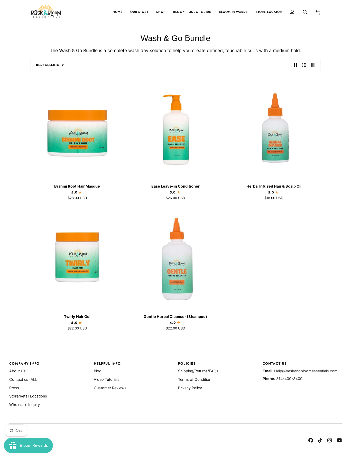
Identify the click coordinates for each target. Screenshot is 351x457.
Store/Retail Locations (28, 396)
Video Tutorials (106, 379)
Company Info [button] (24, 363)
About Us (17, 371)
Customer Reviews (110, 388)
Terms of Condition (194, 379)
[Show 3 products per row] (304, 65)
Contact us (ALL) (24, 379)
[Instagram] (329, 440)
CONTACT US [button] (275, 363)
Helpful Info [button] (107, 363)
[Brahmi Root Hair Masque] (77, 128)
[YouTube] (339, 440)
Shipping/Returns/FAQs (198, 371)
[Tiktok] (320, 440)
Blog (97, 371)
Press (14, 388)
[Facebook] (310, 440)
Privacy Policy (190, 388)
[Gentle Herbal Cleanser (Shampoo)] (175, 258)
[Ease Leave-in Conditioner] (175, 128)
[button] (160, 12)
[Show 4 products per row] (314, 65)
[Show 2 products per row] (295, 65)
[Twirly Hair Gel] (77, 258)
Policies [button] (187, 363)
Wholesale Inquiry (24, 404)
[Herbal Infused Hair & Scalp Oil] (273, 128)
